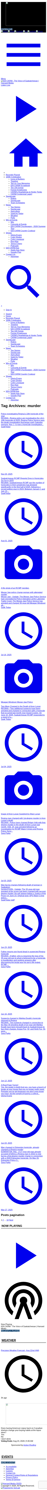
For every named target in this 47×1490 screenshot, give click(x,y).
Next (11, 1220)
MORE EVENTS (8, 1463)
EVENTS (7, 1456)
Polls (13, 218)
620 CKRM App (12, 248)
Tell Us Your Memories (20, 183)
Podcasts (15, 246)
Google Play (16, 252)
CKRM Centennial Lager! (21, 194)
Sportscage (11, 196)
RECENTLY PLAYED (10, 1331)
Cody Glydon (16, 237)
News (8, 205)
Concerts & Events (19, 224)
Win (12, 222)
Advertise (15, 257)
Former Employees (19, 190)
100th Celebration (13, 177)
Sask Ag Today (17, 213)
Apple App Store (18, 250)
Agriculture (15, 211)
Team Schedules (18, 203)
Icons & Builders (18, 179)
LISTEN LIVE (7, 29)
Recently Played (13, 175)
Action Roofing (29, 1445)
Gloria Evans (16, 235)
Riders (13, 198)
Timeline (14, 181)
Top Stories (15, 207)
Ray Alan (14, 241)
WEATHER (9, 1340)
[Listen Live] (23, 1254)
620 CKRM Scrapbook (20, 186)
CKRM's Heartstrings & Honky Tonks (26, 192)
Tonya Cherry (16, 244)
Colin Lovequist (17, 239)
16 (8, 1220)
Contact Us (10, 254)
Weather (14, 216)
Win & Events (11, 220)
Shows (9, 233)
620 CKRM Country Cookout (23, 231)
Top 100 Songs (17, 188)
